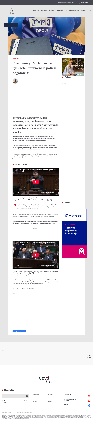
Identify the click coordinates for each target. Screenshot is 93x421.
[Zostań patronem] (89, 395)
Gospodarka (60, 10)
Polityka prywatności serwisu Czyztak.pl (70, 399)
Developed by (20, 412)
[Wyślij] (27, 395)
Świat (89, 10)
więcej (89, 355)
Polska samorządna (72, 10)
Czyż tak (50, 394)
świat (67, 203)
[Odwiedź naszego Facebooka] (89, 405)
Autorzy (52, 10)
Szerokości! (35, 10)
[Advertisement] (36, 101)
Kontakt (66, 404)
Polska (83, 10)
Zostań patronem (85, 2)
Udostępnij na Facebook (19, 331)
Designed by (5, 412)
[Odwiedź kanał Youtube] (89, 400)
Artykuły (44, 10)
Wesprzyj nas (67, 394)
